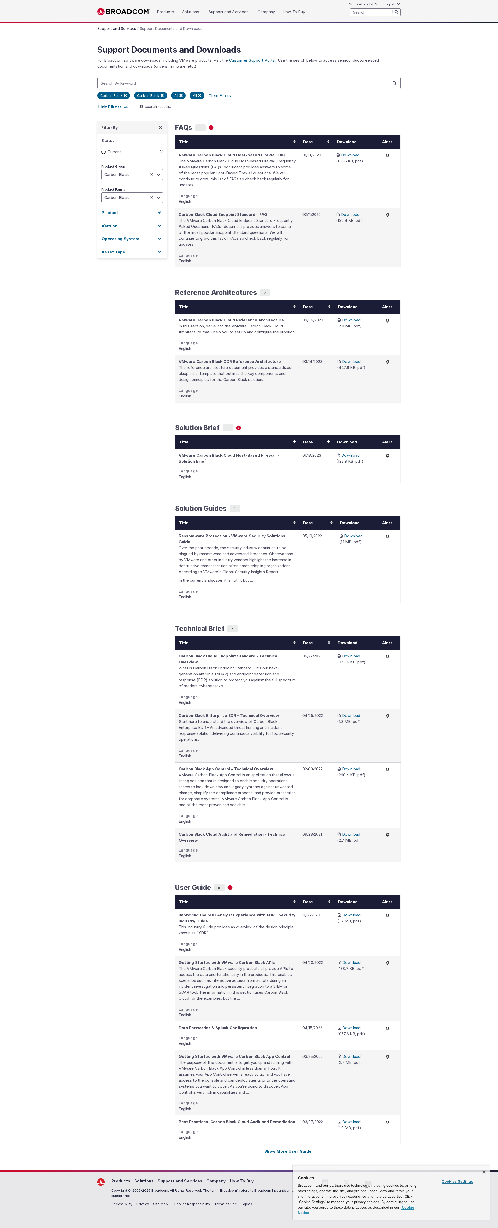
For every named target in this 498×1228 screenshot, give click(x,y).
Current (114, 151)
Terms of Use (225, 1204)
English (390, 4)
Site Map (160, 1204)
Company (216, 1180)
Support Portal (361, 4)
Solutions (144, 1180)
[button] (132, 212)
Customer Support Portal (252, 60)
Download (350, 155)
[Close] (484, 1172)
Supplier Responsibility (191, 1204)
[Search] (396, 12)
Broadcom (123, 12)
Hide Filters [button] (110, 106)
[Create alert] (387, 155)
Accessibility (121, 1204)
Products (120, 1180)
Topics (246, 1204)
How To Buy (242, 1180)
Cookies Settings (457, 1181)
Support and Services (180, 1180)
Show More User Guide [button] (288, 1151)
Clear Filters (220, 95)
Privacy (142, 1204)
